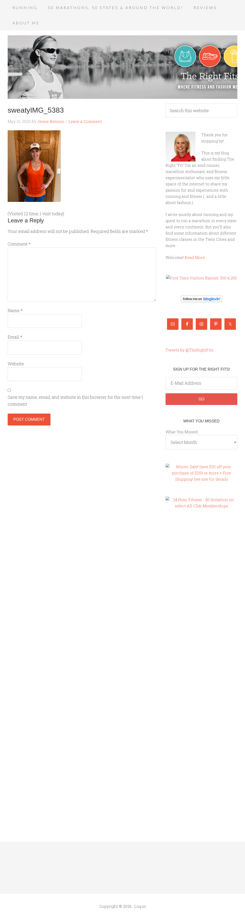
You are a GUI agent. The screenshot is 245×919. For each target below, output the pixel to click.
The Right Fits (122, 67)
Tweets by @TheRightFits (189, 349)
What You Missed (182, 431)
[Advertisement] (185, 595)
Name (15, 310)
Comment (19, 244)
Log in (140, 906)
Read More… (196, 257)
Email (15, 337)
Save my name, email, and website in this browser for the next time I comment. (75, 400)
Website (16, 364)
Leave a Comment (85, 121)
